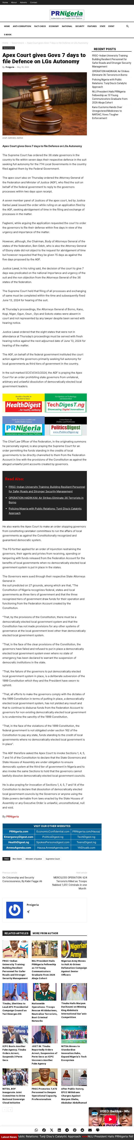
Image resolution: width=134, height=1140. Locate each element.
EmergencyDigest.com (18, 836)
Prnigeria (10, 67)
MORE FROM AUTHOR (45, 933)
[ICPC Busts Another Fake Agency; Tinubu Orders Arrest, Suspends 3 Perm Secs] (15, 1034)
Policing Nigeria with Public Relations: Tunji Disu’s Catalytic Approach (109, 83)
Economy (54, 26)
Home (5, 2)
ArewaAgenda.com (18, 847)
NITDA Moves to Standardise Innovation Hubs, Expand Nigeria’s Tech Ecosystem (74, 1053)
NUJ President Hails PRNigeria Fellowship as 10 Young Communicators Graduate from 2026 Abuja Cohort (110, 97)
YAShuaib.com (86, 847)
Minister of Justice (34, 858)
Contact (33, 2)
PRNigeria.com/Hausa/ (86, 831)
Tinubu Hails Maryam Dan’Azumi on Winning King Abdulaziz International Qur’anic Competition (74, 1010)
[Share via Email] (90, 1130)
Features (92, 26)
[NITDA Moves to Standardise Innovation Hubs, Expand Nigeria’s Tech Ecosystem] (74, 1034)
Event (111, 26)
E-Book (7, 34)
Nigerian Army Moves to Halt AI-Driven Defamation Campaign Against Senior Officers (74, 968)
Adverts (23, 2)
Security (79, 26)
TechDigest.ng (86, 836)
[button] (127, 26)
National (67, 26)
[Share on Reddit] (82, 1130)
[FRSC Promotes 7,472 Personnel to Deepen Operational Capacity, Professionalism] (44, 1077)
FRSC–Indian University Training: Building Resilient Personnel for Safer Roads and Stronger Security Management (111, 61)
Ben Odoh (17, 858)
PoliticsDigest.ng (52, 836)
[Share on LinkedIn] (59, 1130)
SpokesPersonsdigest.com (52, 842)
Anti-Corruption (22, 26)
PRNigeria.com (18, 831)
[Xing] (29, 912)
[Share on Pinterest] (74, 1130)
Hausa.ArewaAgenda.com (53, 847)
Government (18, 42)
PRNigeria (12, 816)
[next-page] (10, 1110)
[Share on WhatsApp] (36, 1130)
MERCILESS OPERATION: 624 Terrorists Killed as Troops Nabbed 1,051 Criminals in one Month (69, 883)
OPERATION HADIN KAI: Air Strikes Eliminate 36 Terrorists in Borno (110, 73)
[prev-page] (4, 1110)
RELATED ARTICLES (16, 933)
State (102, 26)
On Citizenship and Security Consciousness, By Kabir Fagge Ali (22, 879)
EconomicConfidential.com (52, 831)
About (14, 2)
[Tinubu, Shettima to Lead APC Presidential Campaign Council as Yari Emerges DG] (15, 992)
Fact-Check (40, 26)
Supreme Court (53, 858)
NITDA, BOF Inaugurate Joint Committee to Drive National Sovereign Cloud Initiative (13, 1096)
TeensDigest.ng (86, 842)
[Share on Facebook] (43, 1130)
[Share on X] (51, 1130)
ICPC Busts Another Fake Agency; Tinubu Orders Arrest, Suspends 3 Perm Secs (14, 1053)
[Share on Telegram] (67, 1130)
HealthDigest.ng (18, 842)
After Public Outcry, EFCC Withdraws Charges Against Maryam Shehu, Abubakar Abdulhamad (74, 1096)
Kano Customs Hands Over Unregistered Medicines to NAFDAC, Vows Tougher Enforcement (107, 113)
